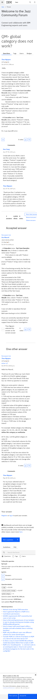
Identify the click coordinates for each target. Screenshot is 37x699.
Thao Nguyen (6, 59)
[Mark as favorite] (3, 139)
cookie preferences (9, 688)
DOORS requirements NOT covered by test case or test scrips (17, 617)
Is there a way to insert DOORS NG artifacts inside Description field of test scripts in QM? (18, 642)
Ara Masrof (5, 237)
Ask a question (8, 540)
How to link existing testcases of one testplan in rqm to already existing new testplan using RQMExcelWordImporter (18, 622)
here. (21, 532)
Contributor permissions (11, 614)
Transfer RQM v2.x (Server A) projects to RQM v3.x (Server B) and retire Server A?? (18, 638)
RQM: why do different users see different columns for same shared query (17, 633)
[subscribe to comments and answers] (3, 579)
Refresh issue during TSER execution (15, 609)
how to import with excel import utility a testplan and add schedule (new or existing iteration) (17, 628)
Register (4, 515)
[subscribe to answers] (3, 575)
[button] (35, 675)
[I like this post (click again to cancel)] (25, 139)
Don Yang (6, 149)
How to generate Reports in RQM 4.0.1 (16, 612)
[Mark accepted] (3, 329)
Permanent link (6, 235)
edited (4, 363)
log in (11, 515)
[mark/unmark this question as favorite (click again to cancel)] (3, 139)
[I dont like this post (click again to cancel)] (29, 139)
